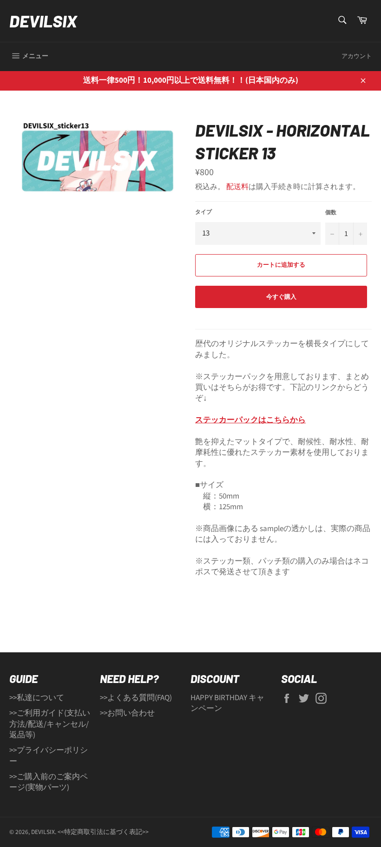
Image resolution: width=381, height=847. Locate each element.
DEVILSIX (43, 21)
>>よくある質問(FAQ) (136, 697)
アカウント (357, 56)
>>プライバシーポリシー (48, 756)
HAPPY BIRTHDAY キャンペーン (227, 703)
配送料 (237, 187)
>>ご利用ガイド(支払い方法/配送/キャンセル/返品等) (49, 724)
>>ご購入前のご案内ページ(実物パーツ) (48, 782)
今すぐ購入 (281, 297)
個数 (330, 213)
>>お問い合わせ (127, 713)
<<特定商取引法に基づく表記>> (103, 831)
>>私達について (36, 697)
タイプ (203, 212)
